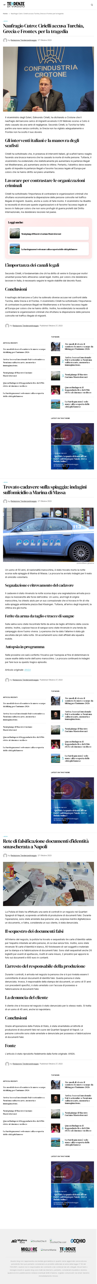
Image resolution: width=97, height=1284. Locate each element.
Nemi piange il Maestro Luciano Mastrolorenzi (76, 376)
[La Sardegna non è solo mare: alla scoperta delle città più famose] (55, 404)
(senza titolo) (60, 438)
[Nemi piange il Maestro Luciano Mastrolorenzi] (55, 375)
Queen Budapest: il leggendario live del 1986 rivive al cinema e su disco (78, 390)
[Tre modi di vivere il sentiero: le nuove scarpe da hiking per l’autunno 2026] (55, 346)
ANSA (27, 670)
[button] (4, 4)
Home (5, 14)
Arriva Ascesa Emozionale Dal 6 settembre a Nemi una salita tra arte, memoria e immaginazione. (23, 362)
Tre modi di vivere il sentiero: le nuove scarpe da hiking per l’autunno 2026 (79, 346)
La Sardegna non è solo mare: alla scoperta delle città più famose (77, 404)
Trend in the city (60, 453)
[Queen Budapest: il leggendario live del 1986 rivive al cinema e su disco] (55, 390)
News (6, 21)
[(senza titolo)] (72, 434)
